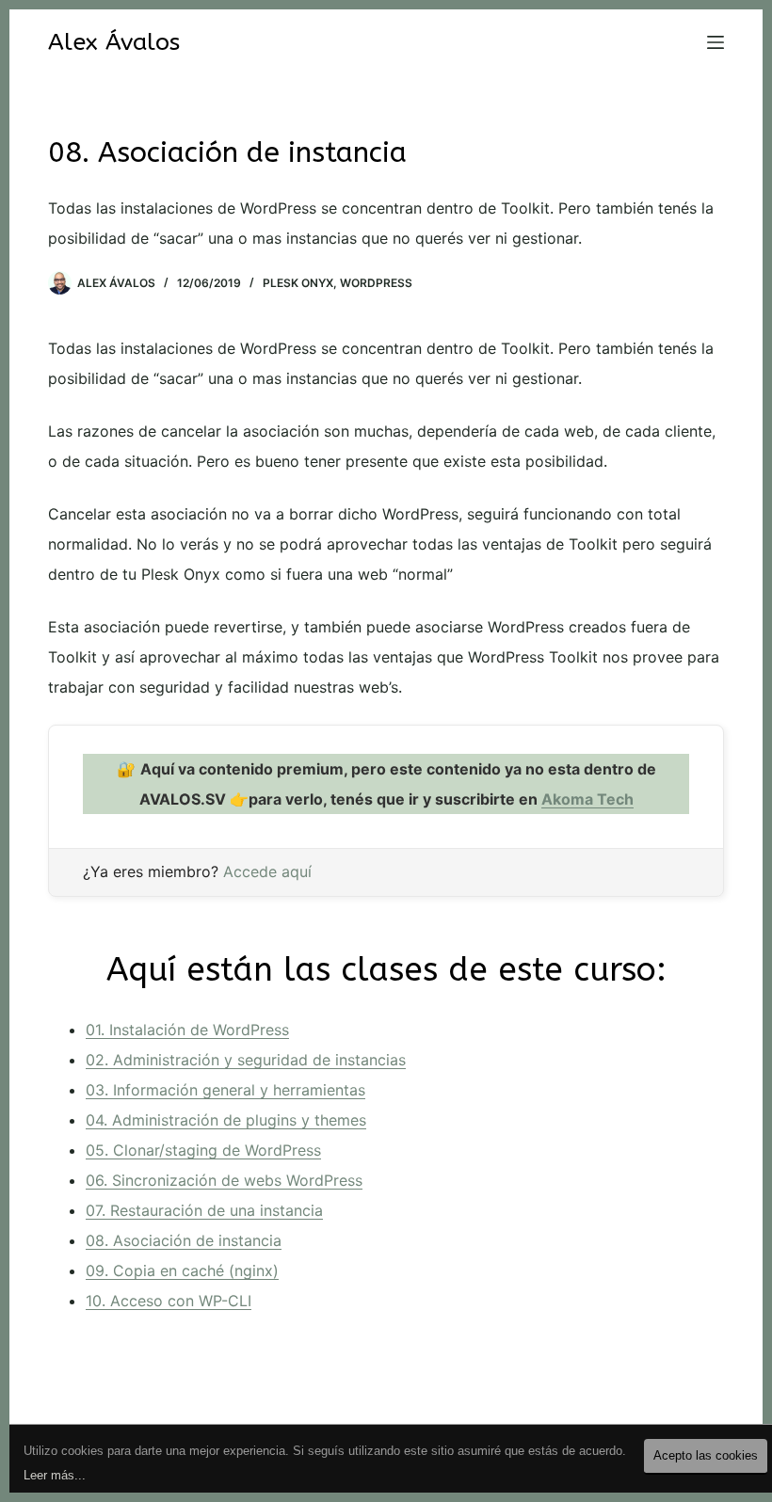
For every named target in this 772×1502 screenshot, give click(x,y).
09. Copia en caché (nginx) (182, 1270)
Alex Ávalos (114, 42)
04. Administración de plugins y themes (226, 1120)
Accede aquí (267, 871)
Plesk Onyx (298, 283)
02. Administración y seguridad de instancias (246, 1059)
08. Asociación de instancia (183, 1240)
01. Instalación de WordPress (187, 1029)
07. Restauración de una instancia (204, 1210)
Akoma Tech (587, 799)
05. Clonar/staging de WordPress (203, 1150)
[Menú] (715, 42)
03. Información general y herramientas (225, 1089)
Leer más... (55, 1475)
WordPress (376, 283)
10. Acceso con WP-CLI (168, 1300)
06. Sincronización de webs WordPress (224, 1180)
